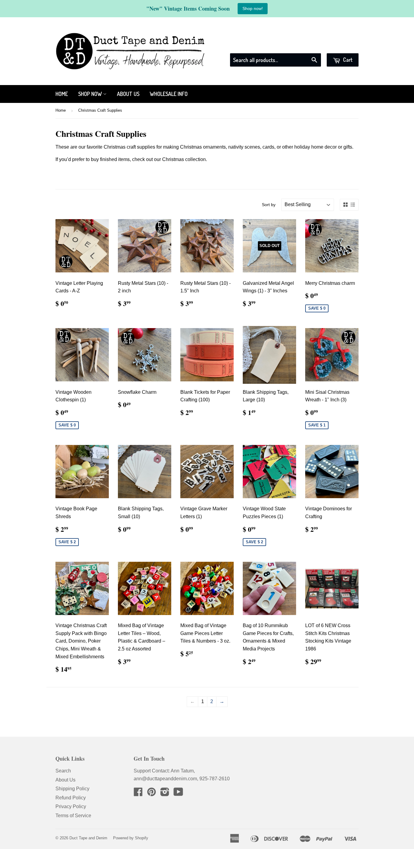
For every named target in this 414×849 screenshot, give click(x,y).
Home (61, 93)
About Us (128, 93)
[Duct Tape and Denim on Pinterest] (151, 793)
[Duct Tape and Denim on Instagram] (164, 793)
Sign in (303, 45)
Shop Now (90, 93)
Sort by (268, 204)
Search (63, 770)
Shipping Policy (72, 788)
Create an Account (339, 45)
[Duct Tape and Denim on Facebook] (138, 793)
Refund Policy (70, 797)
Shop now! (252, 8)
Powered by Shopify (130, 838)
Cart (347, 59)
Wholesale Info (169, 93)
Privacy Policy (70, 806)
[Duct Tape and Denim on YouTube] (178, 793)
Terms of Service (73, 815)
